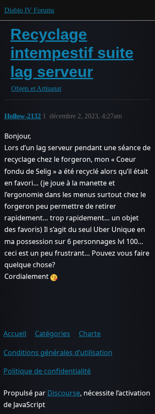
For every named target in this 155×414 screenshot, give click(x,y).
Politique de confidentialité (47, 371)
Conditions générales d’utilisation (57, 352)
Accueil (14, 333)
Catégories (52, 333)
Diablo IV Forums (29, 10)
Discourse (63, 393)
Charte (90, 333)
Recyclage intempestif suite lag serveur (71, 52)
